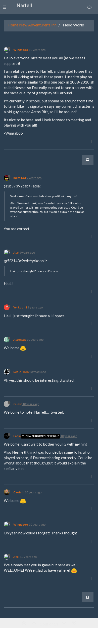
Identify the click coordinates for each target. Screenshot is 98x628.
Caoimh (18, 492)
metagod (19, 178)
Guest (17, 404)
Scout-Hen (21, 372)
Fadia (17, 436)
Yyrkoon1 (20, 307)
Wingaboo (20, 50)
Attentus (19, 339)
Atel (16, 252)
